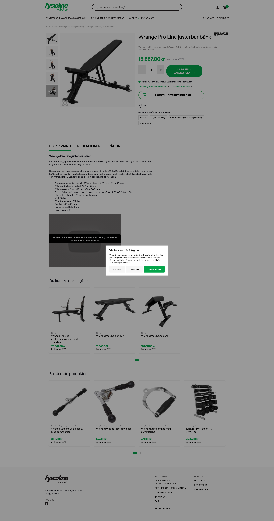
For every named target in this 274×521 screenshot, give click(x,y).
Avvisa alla (134, 269)
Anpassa (117, 269)
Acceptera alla (154, 269)
